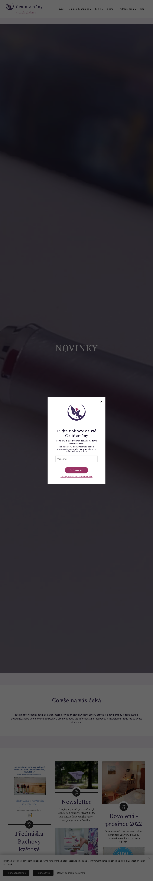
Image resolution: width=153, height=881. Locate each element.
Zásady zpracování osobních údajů (76, 476)
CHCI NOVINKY (76, 470)
